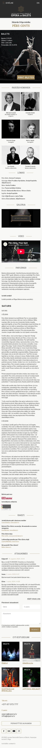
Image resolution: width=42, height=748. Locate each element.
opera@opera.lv (9, 714)
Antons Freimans (15, 178)
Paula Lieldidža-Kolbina (13, 188)
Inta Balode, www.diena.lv (10, 530)
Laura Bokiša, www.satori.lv (10, 522)
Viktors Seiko (26, 190)
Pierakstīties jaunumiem (21, 723)
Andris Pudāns (11, 185)
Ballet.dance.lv (6, 547)
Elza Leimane (10, 199)
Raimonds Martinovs (14, 190)
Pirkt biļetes (26, 77)
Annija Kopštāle (31, 180)
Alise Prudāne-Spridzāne (16, 180)
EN (38, 3)
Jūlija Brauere (6, 183)
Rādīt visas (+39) (33, 599)
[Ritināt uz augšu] (37, 743)
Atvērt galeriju (21, 218)
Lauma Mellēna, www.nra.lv (10, 541)
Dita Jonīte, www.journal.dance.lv (12, 536)
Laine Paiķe (19, 196)
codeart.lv (12, 743)
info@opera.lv (8, 716)
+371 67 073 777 (10, 704)
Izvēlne (9, 3)
